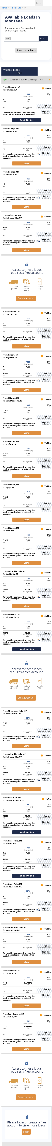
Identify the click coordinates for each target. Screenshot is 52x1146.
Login (38, 3)
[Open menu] (47, 3)
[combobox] (22, 39)
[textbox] (12, 38)
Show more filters (26, 50)
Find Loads (16, 8)
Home (4, 8)
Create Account (26, 298)
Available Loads (11, 70)
